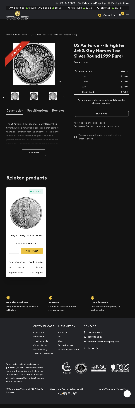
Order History (40, 345)
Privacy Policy (40, 349)
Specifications (37, 110)
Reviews (58, 110)
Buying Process (65, 345)
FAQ (60, 336)
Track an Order (41, 341)
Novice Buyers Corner (68, 349)
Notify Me (101, 113)
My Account (39, 336)
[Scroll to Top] (127, 394)
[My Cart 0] (121, 15)
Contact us (39, 332)
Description (14, 110)
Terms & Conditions (43, 353)
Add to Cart (32, 250)
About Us (62, 332)
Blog (60, 341)
